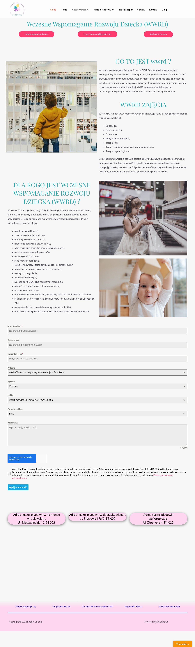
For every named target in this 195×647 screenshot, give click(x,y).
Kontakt (153, 9)
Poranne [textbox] (13, 386)
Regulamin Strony (61, 606)
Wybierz (11, 368)
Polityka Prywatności (169, 606)
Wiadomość (13, 423)
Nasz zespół (126, 9)
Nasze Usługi (79, 9)
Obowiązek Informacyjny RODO (97, 606)
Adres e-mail (13, 340)
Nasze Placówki (102, 9)
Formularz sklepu (15, 409)
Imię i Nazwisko (15, 326)
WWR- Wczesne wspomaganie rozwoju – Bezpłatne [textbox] (36, 372)
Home (64, 9)
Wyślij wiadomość (18, 487)
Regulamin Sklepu (133, 606)
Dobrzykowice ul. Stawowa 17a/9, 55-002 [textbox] (31, 400)
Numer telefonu (15, 354)
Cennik (141, 9)
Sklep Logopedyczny (25, 606)
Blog (164, 9)
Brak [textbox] (11, 413)
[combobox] (97, 372)
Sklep (53, 9)
